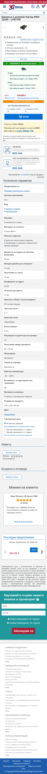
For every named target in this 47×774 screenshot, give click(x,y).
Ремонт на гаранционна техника (18, 651)
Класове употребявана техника (18, 752)
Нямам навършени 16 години (24, 623)
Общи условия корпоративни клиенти (20, 742)
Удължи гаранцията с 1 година (19, 430)
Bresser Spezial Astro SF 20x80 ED (23, 542)
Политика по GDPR (13, 724)
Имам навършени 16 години (24, 619)
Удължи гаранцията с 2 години (19, 432)
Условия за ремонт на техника (17, 656)
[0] (43, 7)
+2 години (31, 110)
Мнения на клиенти (22, 764)
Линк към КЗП (11, 679)
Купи (34, 550)
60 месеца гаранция (14, 423)
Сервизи (26, 761)
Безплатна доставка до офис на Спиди (24, 75)
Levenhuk (25, 175)
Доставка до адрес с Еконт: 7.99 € (22, 88)
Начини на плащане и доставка (18, 672)
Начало (6, 761)
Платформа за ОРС (13, 674)
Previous (3, 27)
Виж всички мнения (23, 522)
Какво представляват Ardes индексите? (21, 750)
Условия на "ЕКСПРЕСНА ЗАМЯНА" (20, 659)
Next (43, 27)
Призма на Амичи (13, 209)
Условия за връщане (13, 669)
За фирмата (10, 721)
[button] (38, 7)
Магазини (16, 761)
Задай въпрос (38, 40)
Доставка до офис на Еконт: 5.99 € (23, 85)
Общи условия (11, 739)
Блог (23, 769)
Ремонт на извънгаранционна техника (21, 654)
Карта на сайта (34, 766)
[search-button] (44, 12)
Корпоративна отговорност (14, 766)
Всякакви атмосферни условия (17, 191)
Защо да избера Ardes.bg (15, 718)
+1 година (14, 110)
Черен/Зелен (9, 414)
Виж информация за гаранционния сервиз (19, 426)
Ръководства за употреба (15, 747)
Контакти (37, 761)
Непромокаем (11, 211)
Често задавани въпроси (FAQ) (18, 745)
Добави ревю (25, 40)
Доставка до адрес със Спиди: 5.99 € (24, 79)
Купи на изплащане (13, 677)
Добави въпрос (12, 477)
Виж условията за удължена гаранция (18, 435)
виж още (23, 59)
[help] (37, 599)
